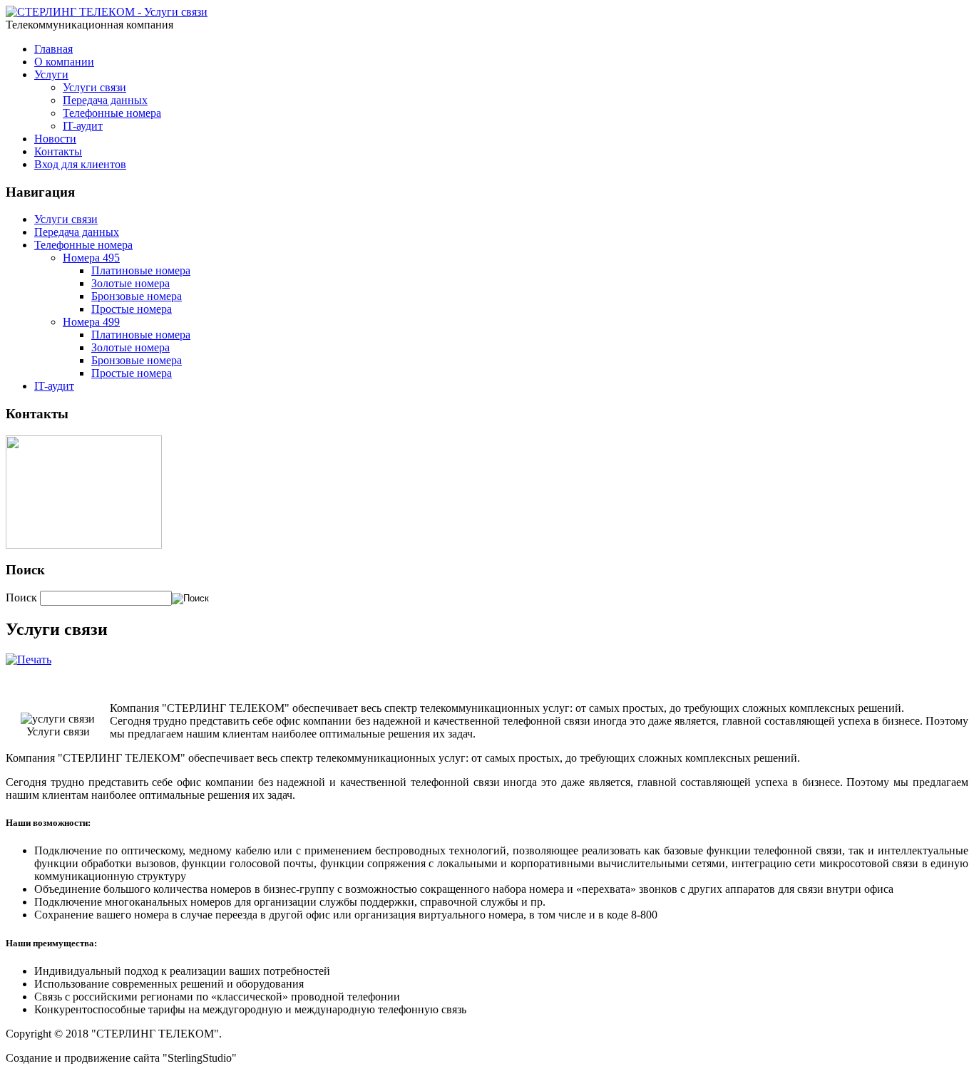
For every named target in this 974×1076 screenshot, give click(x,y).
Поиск (23, 597)
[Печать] (28, 659)
